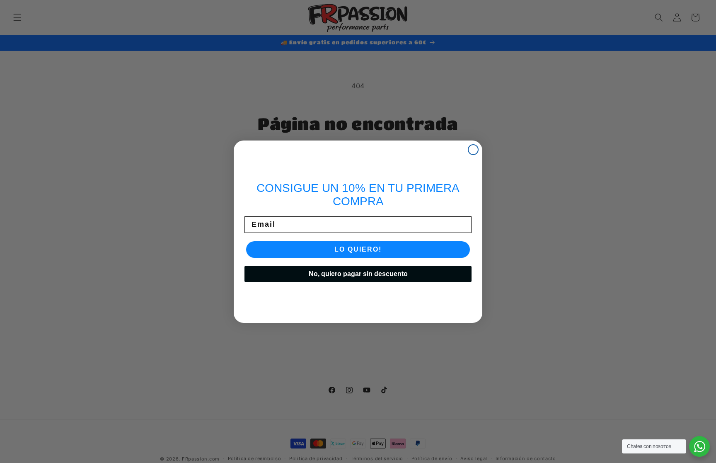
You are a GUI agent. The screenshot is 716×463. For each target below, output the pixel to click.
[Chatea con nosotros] (699, 446)
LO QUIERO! (358, 249)
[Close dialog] (473, 150)
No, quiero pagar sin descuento (358, 273)
